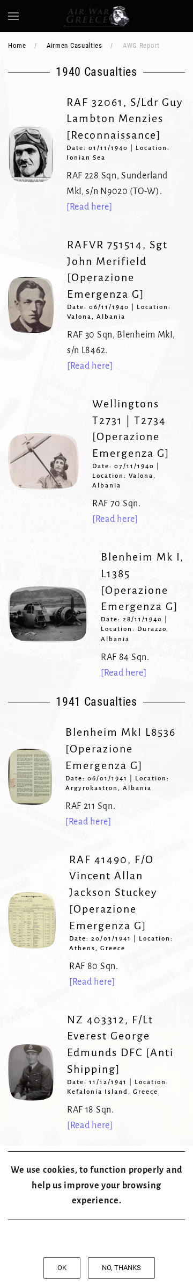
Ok (61, 1268)
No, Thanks (121, 1268)
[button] (13, 16)
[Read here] (89, 207)
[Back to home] (97, 16)
